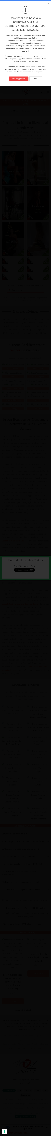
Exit (35, 79)
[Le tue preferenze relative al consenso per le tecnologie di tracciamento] (4, 1131)
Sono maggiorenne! (19, 79)
